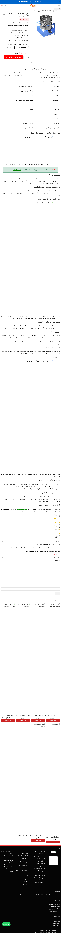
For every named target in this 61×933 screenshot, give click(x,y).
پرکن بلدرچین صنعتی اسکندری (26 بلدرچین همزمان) (7, 717)
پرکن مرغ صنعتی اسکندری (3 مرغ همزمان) (30, 835)
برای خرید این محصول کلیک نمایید (13, 57)
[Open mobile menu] (59, 5)
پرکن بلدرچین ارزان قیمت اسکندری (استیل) (30, 715)
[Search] (5, 5)
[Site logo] (30, 5)
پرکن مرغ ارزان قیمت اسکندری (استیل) (16, 715)
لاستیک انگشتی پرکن (53, 837)
